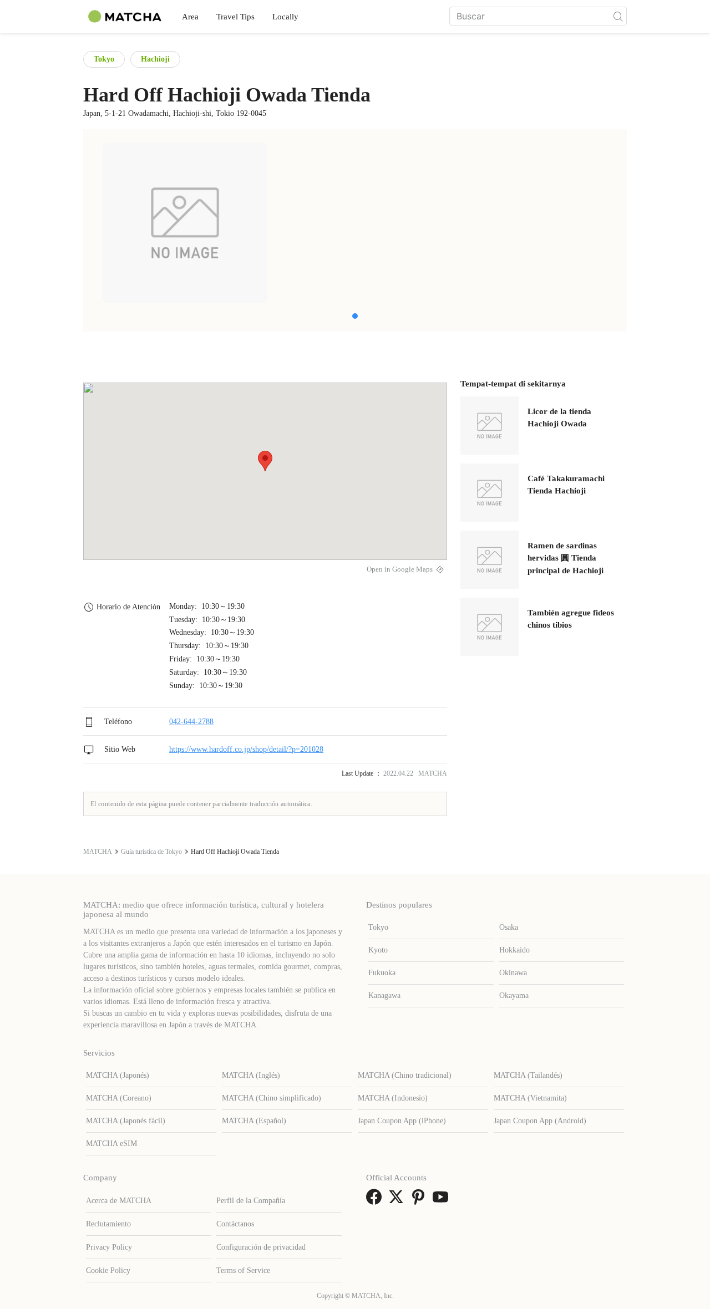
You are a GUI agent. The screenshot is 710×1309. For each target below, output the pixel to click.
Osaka (508, 927)
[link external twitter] (398, 1200)
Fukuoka (381, 973)
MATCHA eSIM (111, 1143)
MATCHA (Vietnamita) (530, 1098)
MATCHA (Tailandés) (528, 1075)
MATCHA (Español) (254, 1121)
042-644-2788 (191, 721)
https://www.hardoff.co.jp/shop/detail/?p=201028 (246, 749)
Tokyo (104, 59)
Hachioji (155, 59)
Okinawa (513, 973)
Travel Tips (235, 16)
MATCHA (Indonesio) (393, 1098)
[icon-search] (618, 16)
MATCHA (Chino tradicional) (405, 1075)
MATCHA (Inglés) (251, 1075)
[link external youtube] (443, 1200)
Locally (285, 16)
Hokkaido (514, 950)
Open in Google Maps (400, 569)
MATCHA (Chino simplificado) (271, 1098)
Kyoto (378, 950)
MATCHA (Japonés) (117, 1075)
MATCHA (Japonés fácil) (125, 1121)
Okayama (514, 995)
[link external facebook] (376, 1200)
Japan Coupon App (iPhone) (402, 1121)
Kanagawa (384, 995)
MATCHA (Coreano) (118, 1098)
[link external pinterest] (420, 1200)
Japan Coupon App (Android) (540, 1121)
